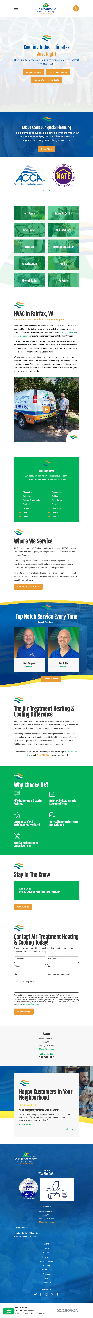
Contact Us (46, 1282)
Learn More (46, 149)
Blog (46, 1278)
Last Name (53, 958)
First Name (19, 958)
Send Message (23, 1011)
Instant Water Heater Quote (46, 80)
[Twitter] (52, 1294)
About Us (46, 1252)
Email (50, 966)
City (16, 974)
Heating (46, 1265)
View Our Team (51, 679)
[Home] (45, 8)
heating (63, 332)
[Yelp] (57, 1294)
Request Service (33, 72)
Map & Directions (46, 1049)
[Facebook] (40, 1294)
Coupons (46, 1274)
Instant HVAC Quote (58, 72)
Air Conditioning (46, 1261)
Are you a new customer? (59, 974)
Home (46, 1248)
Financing (46, 1257)
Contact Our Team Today (28, 586)
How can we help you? (24, 982)
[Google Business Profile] (35, 1294)
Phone (17, 966)
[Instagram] (46, 1294)
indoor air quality (21, 336)
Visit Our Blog (23, 907)
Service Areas (46, 1270)
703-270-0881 (46, 1057)
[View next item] (49, 190)
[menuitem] (17, 1313)
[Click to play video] (46, 409)
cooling (70, 332)
